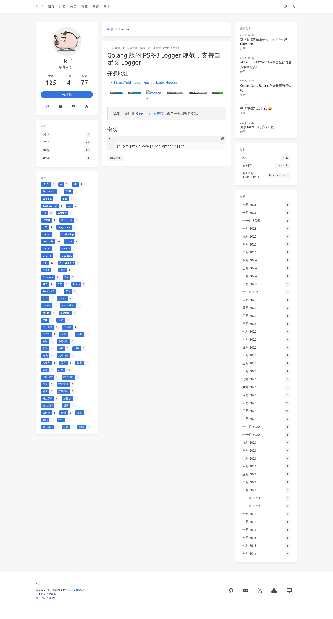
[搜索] (293, 6)
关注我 (67, 94)
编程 (142, 47)
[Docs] (60, 106)
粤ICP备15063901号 (48, 597)
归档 (62, 6)
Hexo (69, 589)
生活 (243, 94)
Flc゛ (39, 6)
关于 (107, 6)
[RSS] (86, 106)
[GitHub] (231, 590)
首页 (51, 6)
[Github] (47, 106)
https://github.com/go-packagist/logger (145, 82)
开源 (95, 6)
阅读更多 (115, 157)
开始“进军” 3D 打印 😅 (256, 109)
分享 (243, 48)
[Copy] (222, 139)
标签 (84, 6)
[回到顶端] (242, 609)
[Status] (289, 590)
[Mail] (73, 106)
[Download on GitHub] (285, 6)
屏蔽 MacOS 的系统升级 (257, 127)
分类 (73, 6)
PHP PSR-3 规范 (151, 114)
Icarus (80, 589)
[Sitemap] (274, 590)
